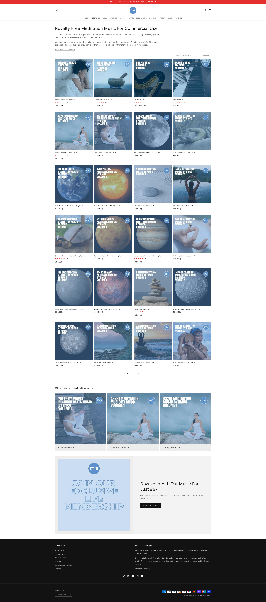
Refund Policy (60, 554)
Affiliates (58, 561)
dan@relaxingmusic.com (64, 565)
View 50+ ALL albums (65, 49)
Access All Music (150, 505)
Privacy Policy (60, 550)
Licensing (146, 569)
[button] (57, 10)
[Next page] (138, 374)
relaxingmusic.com (194, 595)
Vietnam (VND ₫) (62, 594)
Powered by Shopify (205, 595)
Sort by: (178, 55)
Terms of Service (61, 558)
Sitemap (58, 569)
